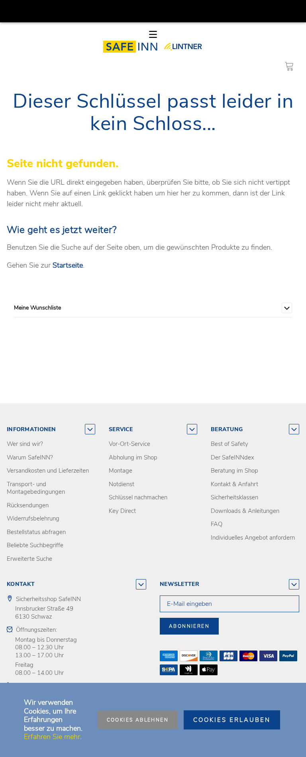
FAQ (216, 524)
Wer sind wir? (25, 444)
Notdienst (121, 484)
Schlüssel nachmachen (138, 497)
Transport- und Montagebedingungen (36, 488)
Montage (120, 471)
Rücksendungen (28, 505)
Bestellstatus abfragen (36, 532)
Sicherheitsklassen (234, 497)
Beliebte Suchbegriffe (35, 545)
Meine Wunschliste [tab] (37, 307)
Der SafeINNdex (232, 457)
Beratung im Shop (234, 471)
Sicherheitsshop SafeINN (48, 599)
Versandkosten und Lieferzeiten (48, 471)
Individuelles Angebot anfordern (253, 538)
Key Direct (122, 511)
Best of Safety (229, 444)
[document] (153, 720)
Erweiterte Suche (29, 559)
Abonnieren (189, 626)
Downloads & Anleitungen (245, 511)
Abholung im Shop (133, 457)
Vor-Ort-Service (129, 444)
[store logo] (133, 47)
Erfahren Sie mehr (52, 736)
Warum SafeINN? (30, 457)
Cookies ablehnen (138, 720)
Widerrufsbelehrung (33, 518)
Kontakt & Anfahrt (234, 484)
